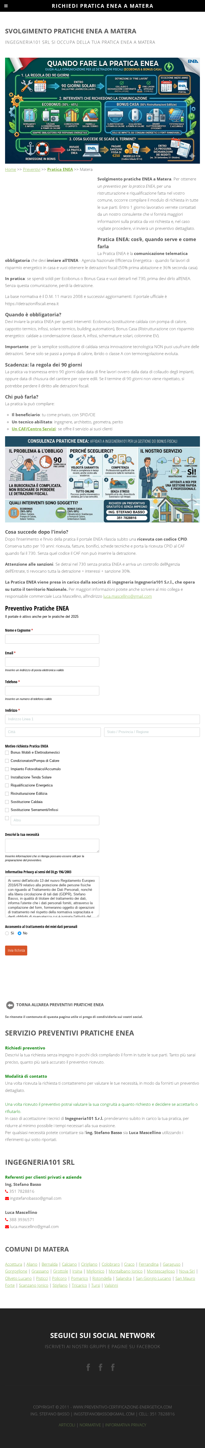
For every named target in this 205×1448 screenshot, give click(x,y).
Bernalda (50, 1264)
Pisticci (42, 1278)
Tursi (95, 1285)
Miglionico (95, 1271)
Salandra (124, 1278)
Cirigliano (89, 1264)
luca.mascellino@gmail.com (127, 596)
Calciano (69, 1264)
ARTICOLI (67, 1424)
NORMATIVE (90, 1424)
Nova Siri (187, 1271)
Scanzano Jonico (33, 1285)
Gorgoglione (16, 1271)
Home (10, 169)
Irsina (77, 1271)
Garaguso (171, 1264)
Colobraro (111, 1264)
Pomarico (79, 1278)
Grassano (40, 1271)
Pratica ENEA (60, 169)
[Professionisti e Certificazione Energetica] (88, 1368)
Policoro (59, 1278)
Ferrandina (149, 1264)
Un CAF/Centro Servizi (34, 428)
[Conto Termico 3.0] (113, 1368)
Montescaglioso (161, 1271)
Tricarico (79, 1285)
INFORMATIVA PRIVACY (125, 1424)
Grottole (60, 1271)
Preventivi (31, 169)
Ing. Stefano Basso (49, 1413)
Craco (129, 1264)
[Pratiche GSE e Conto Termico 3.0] (100, 1368)
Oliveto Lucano (18, 1278)
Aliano (31, 1264)
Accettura (13, 1264)
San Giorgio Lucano (153, 1278)
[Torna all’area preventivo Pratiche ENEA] (10, 1004)
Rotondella (102, 1278)
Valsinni (111, 1285)
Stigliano (60, 1285)
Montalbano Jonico (126, 1271)
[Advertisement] (50, 212)
